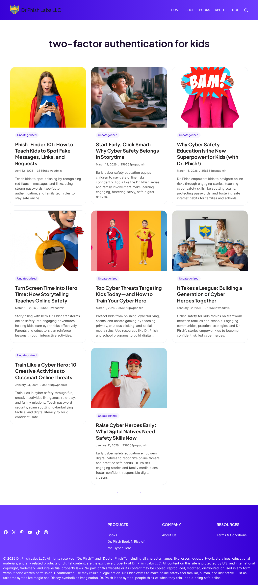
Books (112, 535)
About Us (169, 535)
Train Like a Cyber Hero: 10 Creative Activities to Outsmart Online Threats (45, 371)
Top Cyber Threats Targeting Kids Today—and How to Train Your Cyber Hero (129, 294)
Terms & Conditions (232, 535)
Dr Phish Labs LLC (41, 10)
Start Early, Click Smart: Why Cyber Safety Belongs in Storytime (127, 150)
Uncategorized (27, 135)
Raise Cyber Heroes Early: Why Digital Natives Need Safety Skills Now (126, 431)
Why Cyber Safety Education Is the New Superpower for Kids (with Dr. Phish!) (207, 153)
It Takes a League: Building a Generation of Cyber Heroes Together (209, 294)
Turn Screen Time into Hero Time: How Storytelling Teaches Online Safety (46, 294)
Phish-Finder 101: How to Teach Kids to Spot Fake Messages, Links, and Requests (44, 153)
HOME (176, 10)
